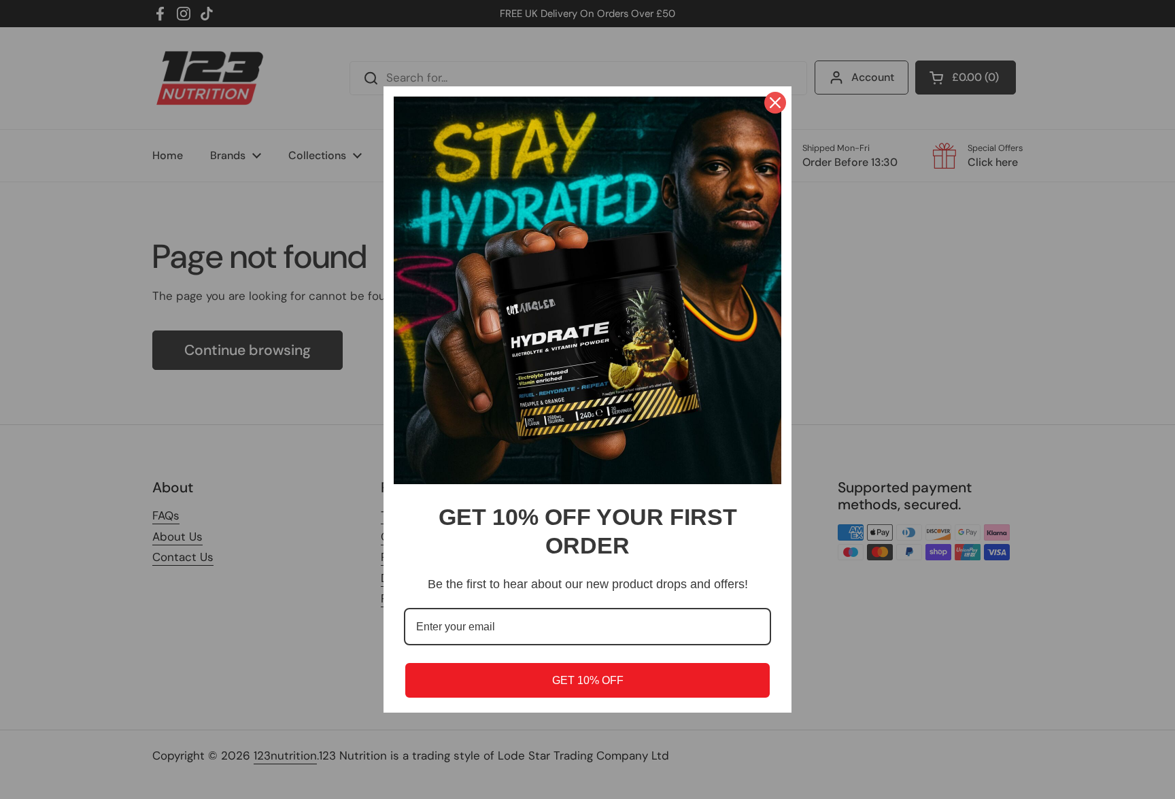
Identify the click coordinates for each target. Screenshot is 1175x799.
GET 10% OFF (588, 680)
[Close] (775, 102)
